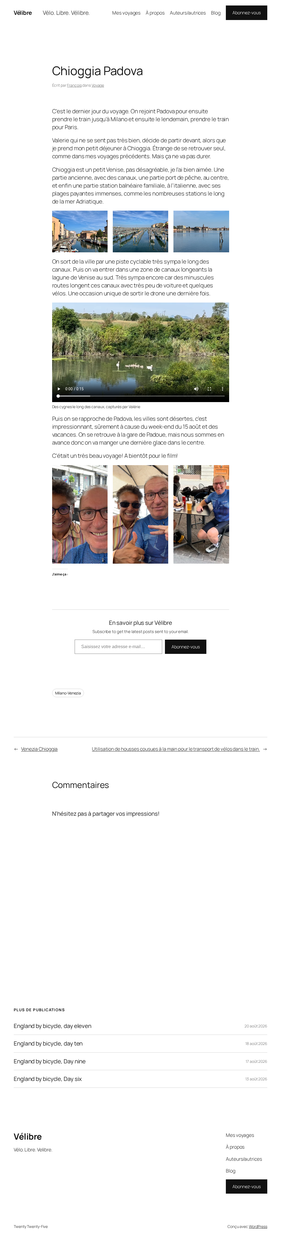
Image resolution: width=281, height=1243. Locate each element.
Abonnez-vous (246, 13)
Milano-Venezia (68, 693)
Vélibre (23, 12)
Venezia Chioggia (39, 748)
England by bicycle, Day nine (50, 1061)
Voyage (98, 85)
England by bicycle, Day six (48, 1079)
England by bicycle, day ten (48, 1043)
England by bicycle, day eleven (52, 1026)
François (74, 85)
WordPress (258, 1226)
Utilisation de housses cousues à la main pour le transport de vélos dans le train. (176, 748)
